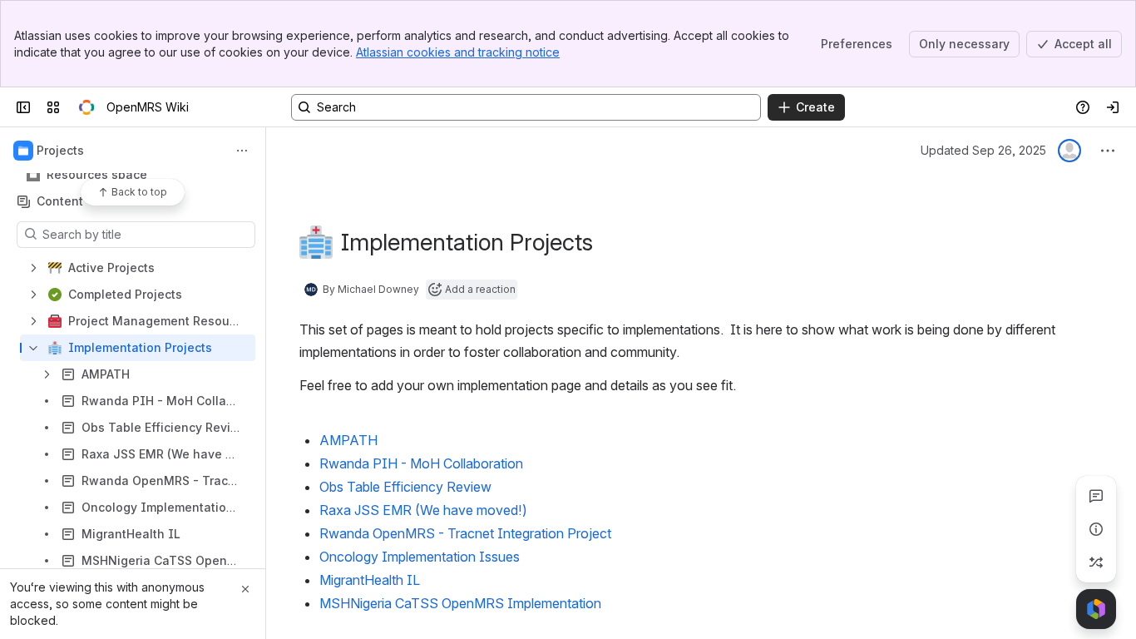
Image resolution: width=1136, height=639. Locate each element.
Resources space (97, 174)
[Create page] (1096, 562)
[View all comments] (1096, 496)
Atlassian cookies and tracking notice (458, 52)
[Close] (245, 589)
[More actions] (242, 151)
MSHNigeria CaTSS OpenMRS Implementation (460, 603)
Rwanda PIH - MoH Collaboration (421, 463)
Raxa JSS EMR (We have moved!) (423, 510)
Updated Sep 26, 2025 (983, 150)
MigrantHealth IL (369, 580)
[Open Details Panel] (1096, 529)
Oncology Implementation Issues (419, 556)
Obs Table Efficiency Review (405, 486)
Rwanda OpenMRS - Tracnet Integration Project (465, 533)
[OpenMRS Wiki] (86, 107)
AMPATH (348, 440)
